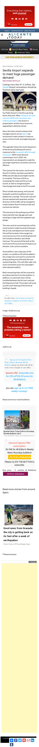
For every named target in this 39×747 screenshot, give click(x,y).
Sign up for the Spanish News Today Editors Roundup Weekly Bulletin (18, 358)
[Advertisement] (19, 644)
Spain (24, 130)
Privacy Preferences (21, 737)
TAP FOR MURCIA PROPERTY (19, 53)
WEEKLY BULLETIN (29, 27)
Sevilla (6, 83)
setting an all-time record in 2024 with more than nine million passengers (19, 114)
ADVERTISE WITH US (17, 27)
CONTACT (7, 27)
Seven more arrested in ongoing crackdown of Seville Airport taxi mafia (19, 297)
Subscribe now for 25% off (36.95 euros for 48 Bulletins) (19, 372)
